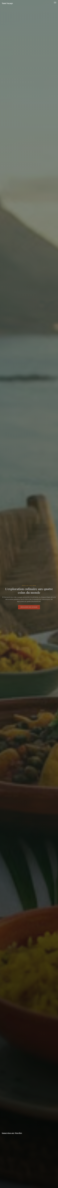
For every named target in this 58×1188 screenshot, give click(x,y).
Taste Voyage (7, 3)
